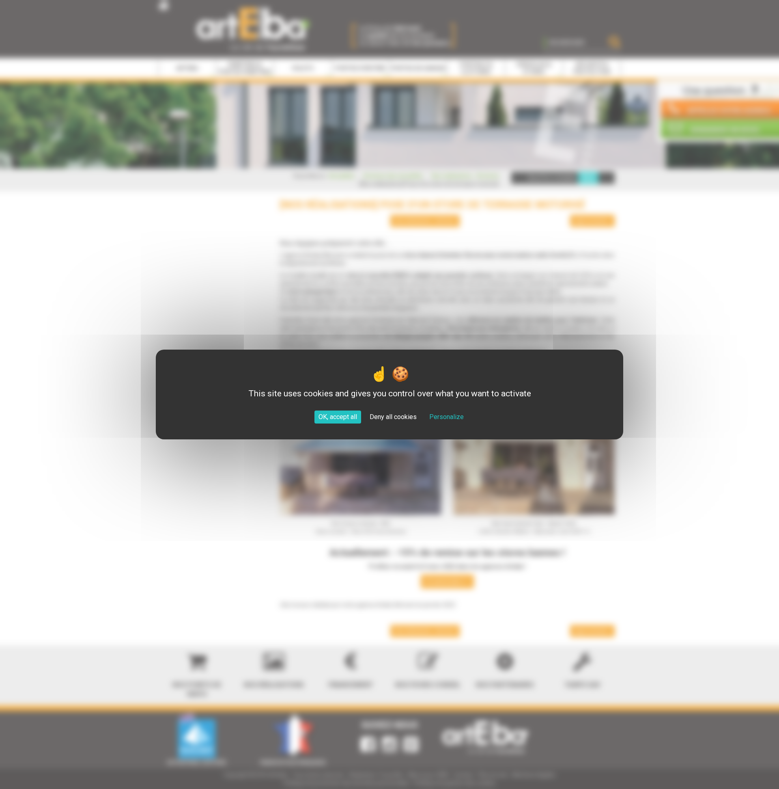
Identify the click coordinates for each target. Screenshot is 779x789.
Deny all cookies (393, 417)
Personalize (446, 417)
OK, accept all (337, 417)
